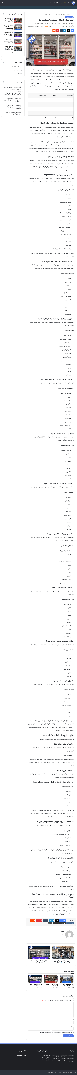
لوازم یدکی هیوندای (46, 1059)
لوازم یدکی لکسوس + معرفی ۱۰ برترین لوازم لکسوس (35, 984)
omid (70, 26)
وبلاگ (57, 3)
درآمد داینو (20, 73)
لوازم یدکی (63, 3)
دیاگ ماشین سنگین (18, 70)
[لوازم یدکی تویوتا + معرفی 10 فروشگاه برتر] (18, 41)
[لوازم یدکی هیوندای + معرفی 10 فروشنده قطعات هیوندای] (67, 979)
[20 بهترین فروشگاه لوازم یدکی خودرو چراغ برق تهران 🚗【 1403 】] (18, 48)
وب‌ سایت (48, 1026)
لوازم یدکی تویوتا (46, 1055)
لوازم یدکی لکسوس (46, 1057)
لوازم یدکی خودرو (66, 14)
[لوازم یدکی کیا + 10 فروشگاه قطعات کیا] (51, 979)
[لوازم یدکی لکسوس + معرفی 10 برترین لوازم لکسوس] (35, 979)
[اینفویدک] (73, 2)
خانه (68, 3)
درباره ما (47, 3)
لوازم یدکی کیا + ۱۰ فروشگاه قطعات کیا (52, 984)
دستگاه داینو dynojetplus (17, 67)
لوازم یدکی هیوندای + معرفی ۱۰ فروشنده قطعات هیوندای (67, 984)
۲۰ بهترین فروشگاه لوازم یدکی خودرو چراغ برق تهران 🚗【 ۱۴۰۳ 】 (8, 48)
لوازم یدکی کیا (47, 1061)
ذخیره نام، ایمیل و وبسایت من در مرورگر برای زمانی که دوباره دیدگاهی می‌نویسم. (56, 1032)
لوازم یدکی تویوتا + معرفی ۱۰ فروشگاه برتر (8, 40)
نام (73, 1019)
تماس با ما (53, 3)
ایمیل (72, 1026)
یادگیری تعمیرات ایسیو (21, 1055)
